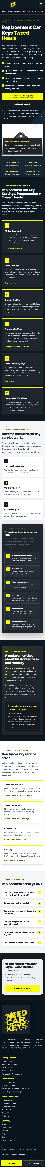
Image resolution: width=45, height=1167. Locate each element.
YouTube (22, 1154)
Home (4, 11)
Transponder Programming (12, 1074)
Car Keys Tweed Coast (16, 11)
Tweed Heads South (9, 1104)
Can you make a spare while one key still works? (20, 912)
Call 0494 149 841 (22, 104)
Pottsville (5, 1116)
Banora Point (7, 1110)
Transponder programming (15, 347)
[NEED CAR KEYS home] (13, 4)
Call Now (11, 1163)
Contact (5, 1131)
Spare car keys (10, 283)
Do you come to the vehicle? (16, 903)
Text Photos (33, 1163)
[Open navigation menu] (41, 4)
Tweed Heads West (9, 1107)
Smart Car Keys (8, 1071)
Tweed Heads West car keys (16, 819)
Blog (3, 1137)
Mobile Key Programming (11, 1092)
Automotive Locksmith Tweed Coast (15, 1089)
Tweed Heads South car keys (17, 795)
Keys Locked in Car (9, 1082)
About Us (5, 1124)
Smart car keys (10, 381)
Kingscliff (5, 1113)
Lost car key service (12, 248)
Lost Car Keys (7, 1061)
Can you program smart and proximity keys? (16, 923)
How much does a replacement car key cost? (19, 933)
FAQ (3, 1134)
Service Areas (7, 1128)
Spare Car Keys (7, 1068)
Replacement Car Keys (10, 1064)
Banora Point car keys (14, 840)
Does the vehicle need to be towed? (19, 943)
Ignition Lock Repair (9, 1086)
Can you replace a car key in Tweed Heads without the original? (19, 893)
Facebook (5, 1154)
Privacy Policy (7, 1140)
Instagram (13, 1154)
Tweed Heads (7, 1100)
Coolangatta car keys (13, 860)
